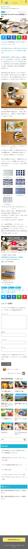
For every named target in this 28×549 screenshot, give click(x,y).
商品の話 (4, 287)
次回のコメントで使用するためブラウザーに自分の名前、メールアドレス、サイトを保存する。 (14, 357)
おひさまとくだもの (15, 545)
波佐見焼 (15, 289)
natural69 (5, 289)
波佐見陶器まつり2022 (12, 59)
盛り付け (4, 292)
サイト (3, 347)
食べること (11, 287)
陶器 (10, 292)
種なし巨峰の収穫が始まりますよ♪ (10, 490)
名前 (3, 332)
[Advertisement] (14, 517)
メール (3, 339)
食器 (14, 292)
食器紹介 (18, 287)
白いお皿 (22, 289)
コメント (4, 314)
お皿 (10, 289)
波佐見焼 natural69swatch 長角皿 (12, 257)
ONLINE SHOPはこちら (14, 539)
